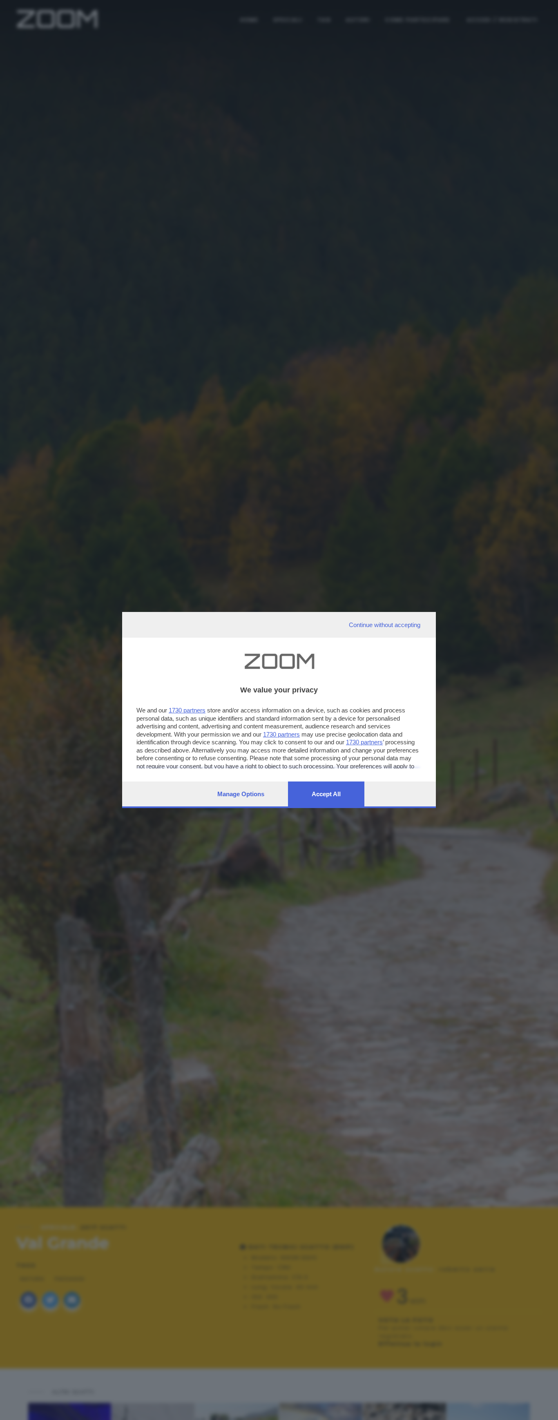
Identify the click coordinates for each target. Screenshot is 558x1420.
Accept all (326, 793)
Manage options (240, 793)
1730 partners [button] (187, 710)
